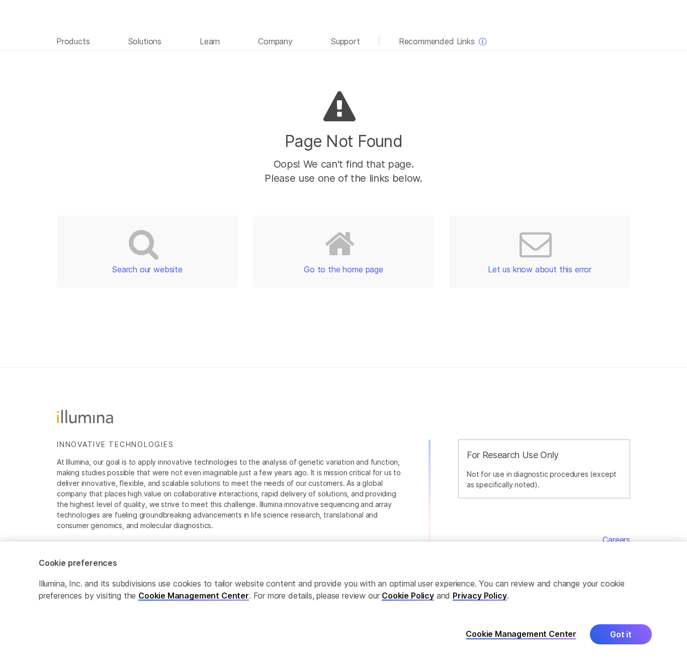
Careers (616, 540)
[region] (343, 601)
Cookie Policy (408, 596)
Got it (621, 634)
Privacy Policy (480, 596)
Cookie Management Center (193, 596)
